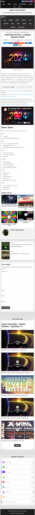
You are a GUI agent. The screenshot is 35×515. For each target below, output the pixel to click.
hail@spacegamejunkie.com (8, 104)
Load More (17, 445)
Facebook (11, 43)
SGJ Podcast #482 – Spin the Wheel (9, 224)
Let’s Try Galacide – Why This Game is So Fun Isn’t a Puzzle (9, 205)
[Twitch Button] (29, 1)
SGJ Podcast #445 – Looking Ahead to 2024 (17, 36)
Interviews (6, 23)
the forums (26, 104)
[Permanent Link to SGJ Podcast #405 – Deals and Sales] (26, 201)
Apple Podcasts (11, 94)
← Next (12, 242)
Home (7, 32)
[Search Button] (33, 1)
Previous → (13, 251)
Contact (9, 4)
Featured (24, 23)
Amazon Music (24, 94)
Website (3, 301)
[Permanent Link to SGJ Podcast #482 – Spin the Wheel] (9, 217)
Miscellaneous (21, 27)
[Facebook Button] (25, 1)
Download (19, 90)
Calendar (30, 4)
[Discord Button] (31, 1)
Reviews (17, 20)
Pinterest (17, 43)
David (28, 79)
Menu (4, 1)
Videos (18, 23)
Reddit (22, 43)
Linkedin (16, 45)
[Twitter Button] (23, 1)
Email (3, 296)
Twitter (6, 43)
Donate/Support (22, 4)
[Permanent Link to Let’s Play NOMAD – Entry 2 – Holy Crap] (26, 215)
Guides (12, 23)
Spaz (13, 79)
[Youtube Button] (27, 1)
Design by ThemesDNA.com (17, 513)
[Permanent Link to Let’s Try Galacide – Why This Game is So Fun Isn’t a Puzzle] (9, 199)
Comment (4, 271)
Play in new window (11, 90)
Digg (31, 43)
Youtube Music (5, 96)
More (14, 96)
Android (30, 94)
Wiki (14, 7)
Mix (20, 45)
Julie (16, 79)
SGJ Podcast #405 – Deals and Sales (25, 208)
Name (3, 290)
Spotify (17, 94)
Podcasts (24, 20)
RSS (11, 96)
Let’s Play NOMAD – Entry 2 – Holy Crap (25, 221)
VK (26, 43)
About (4, 4)
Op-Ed (30, 20)
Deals (30, 23)
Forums (19, 7)
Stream (15, 4)
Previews (11, 20)
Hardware (13, 27)
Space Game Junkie (17, 10)
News (5, 20)
